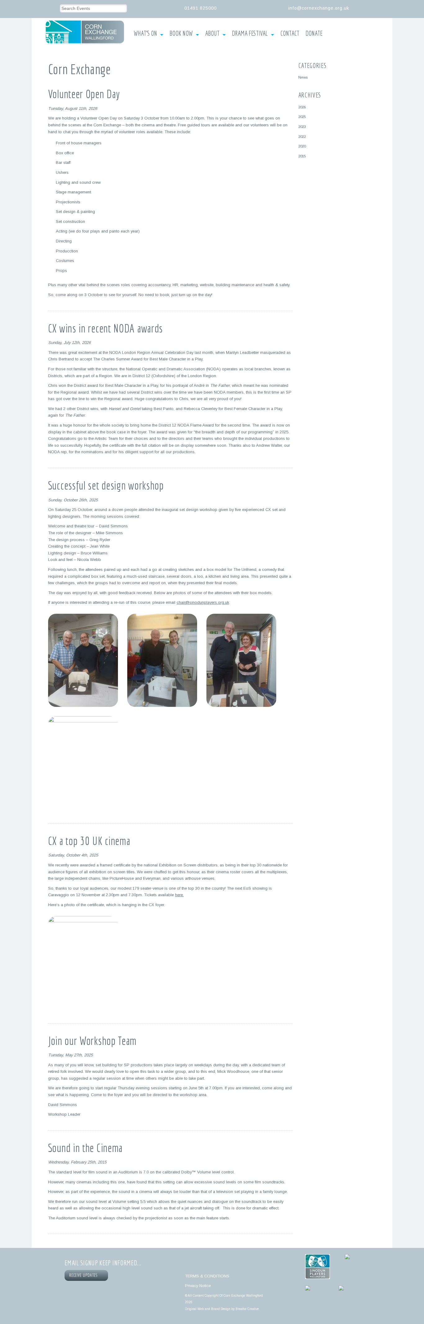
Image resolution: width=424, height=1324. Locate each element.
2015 (302, 156)
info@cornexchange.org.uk (318, 8)
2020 (302, 146)
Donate (314, 33)
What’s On (145, 33)
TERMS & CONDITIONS (207, 1276)
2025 (302, 117)
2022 (302, 136)
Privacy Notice (198, 1285)
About (212, 33)
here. (179, 894)
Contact (289, 33)
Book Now (181, 33)
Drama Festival (250, 33)
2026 (302, 107)
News (303, 77)
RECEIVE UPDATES (84, 1275)
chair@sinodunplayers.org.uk (203, 602)
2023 (302, 126)
